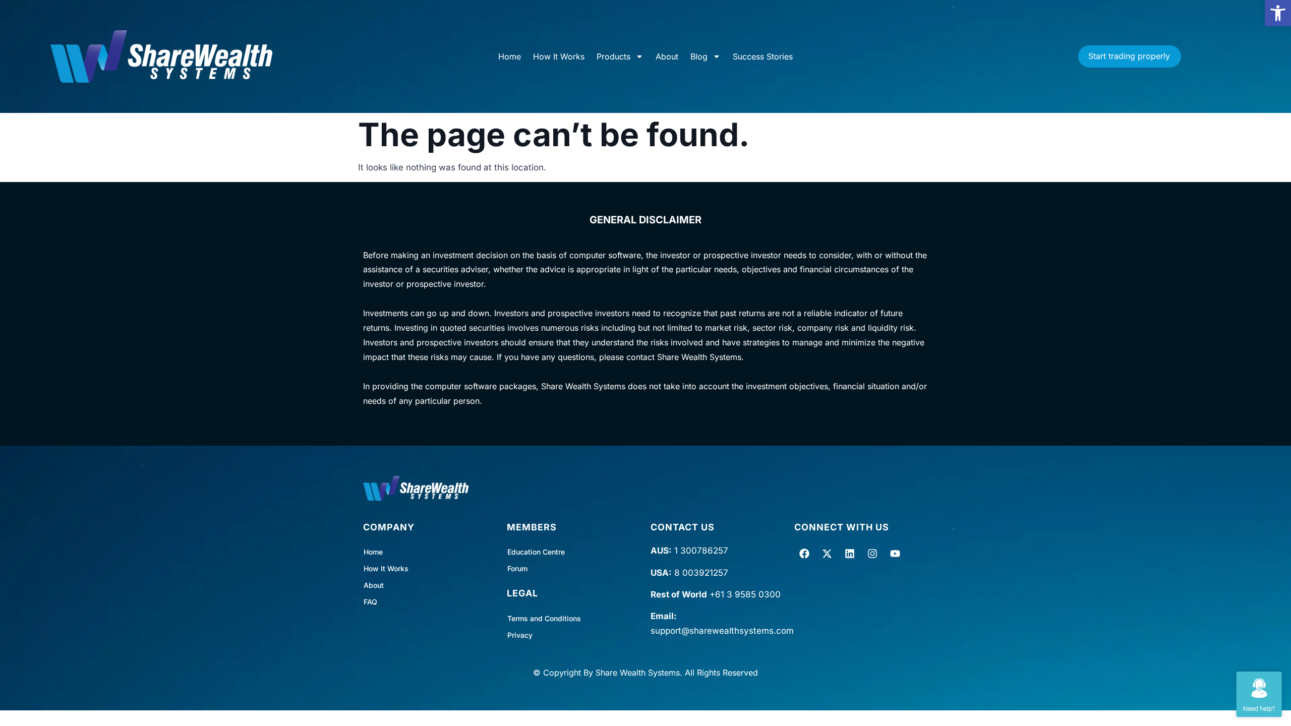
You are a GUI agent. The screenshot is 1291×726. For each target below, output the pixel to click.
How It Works (558, 56)
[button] (1278, 13)
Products (613, 56)
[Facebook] (804, 553)
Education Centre (536, 552)
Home (509, 56)
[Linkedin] (850, 553)
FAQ (370, 601)
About (667, 56)
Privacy (520, 635)
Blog (699, 56)
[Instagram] (872, 553)
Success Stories (763, 56)
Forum (517, 568)
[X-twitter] (827, 553)
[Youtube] (895, 553)
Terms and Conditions (544, 618)
